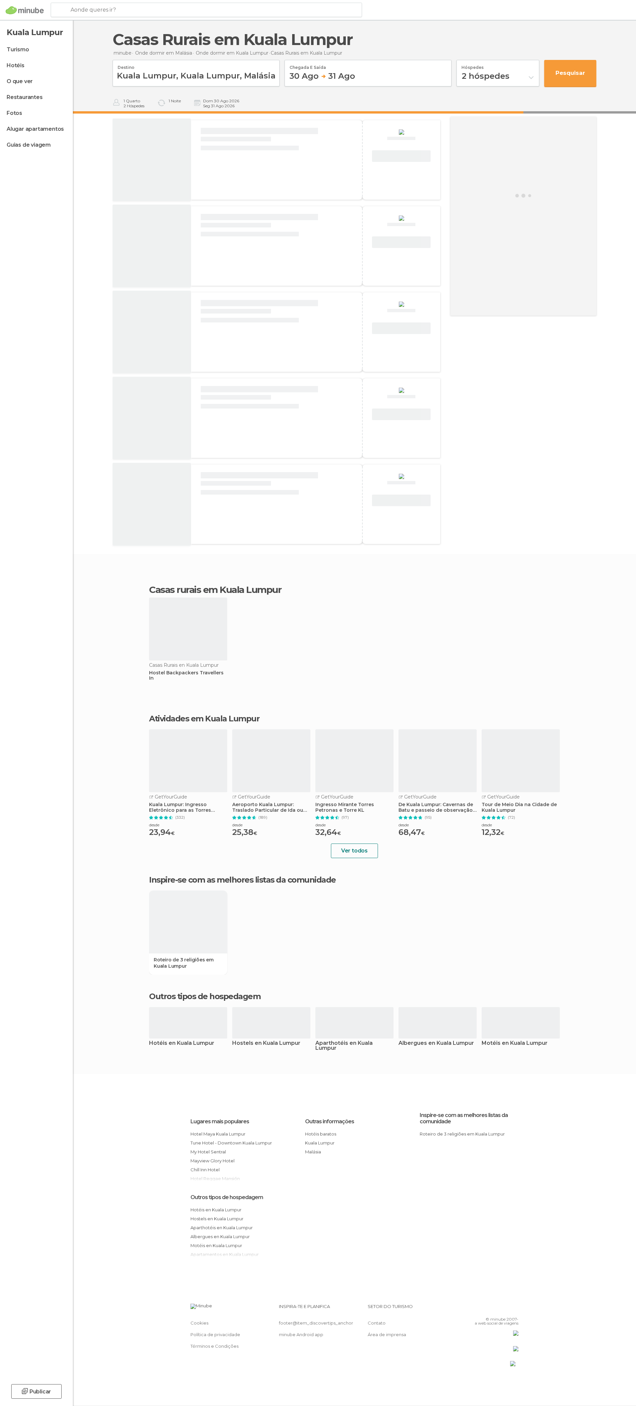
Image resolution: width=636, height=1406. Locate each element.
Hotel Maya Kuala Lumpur (217, 1134)
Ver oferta (401, 156)
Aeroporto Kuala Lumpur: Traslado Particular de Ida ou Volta (267, 807)
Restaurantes (25, 97)
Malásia (313, 1151)
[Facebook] (481, 1309)
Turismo (18, 49)
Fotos (14, 113)
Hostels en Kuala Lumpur (266, 1043)
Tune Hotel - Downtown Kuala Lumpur (231, 1142)
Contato (377, 1323)
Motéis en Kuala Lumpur (515, 1043)
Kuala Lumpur (320, 1142)
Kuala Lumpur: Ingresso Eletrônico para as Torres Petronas (180, 807)
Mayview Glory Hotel (212, 1160)
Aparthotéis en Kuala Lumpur (344, 1046)
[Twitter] (492, 1309)
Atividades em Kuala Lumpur (204, 719)
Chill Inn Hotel (205, 1169)
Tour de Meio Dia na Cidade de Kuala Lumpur (519, 807)
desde (154, 824)
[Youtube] (513, 1309)
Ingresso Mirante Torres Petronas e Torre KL (344, 807)
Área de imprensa (387, 1334)
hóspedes (472, 65)
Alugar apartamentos (35, 129)
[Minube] (25, 10)
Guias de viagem (29, 145)
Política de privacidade (215, 1334)
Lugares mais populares (219, 1121)
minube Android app (301, 1334)
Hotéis (16, 65)
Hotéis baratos (320, 1134)
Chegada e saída (308, 65)
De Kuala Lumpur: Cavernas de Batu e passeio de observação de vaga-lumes (435, 807)
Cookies (199, 1323)
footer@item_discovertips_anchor (316, 1323)
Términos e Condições (214, 1346)
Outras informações (329, 1121)
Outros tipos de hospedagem (226, 1197)
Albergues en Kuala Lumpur (436, 1043)
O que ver (20, 81)
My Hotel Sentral (208, 1151)
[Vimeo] (502, 1309)
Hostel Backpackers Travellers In (186, 675)
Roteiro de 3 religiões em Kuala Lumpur (184, 963)
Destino (126, 65)
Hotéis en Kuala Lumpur (181, 1043)
